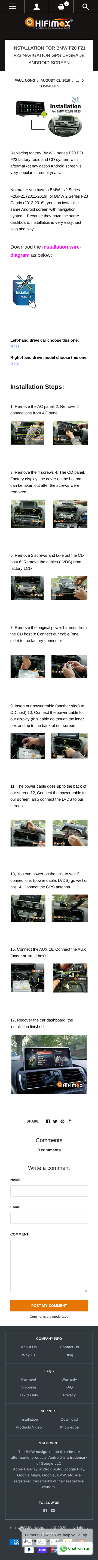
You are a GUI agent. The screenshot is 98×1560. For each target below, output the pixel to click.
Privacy (69, 1395)
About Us (29, 1347)
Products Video (29, 1427)
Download (69, 1419)
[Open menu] (12, 6)
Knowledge (69, 1427)
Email (16, 1207)
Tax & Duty (29, 1395)
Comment (19, 1234)
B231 (15, 364)
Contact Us (69, 1347)
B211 (15, 346)
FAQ (69, 1387)
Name (15, 1180)
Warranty (69, 1379)
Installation (29, 1419)
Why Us (28, 1355)
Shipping (28, 1387)
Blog (69, 1355)
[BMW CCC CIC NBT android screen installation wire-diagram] (24, 316)
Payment (28, 1379)
